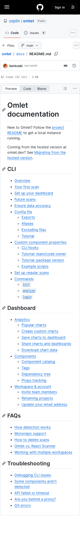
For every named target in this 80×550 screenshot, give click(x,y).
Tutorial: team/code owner (44, 254)
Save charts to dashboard (43, 337)
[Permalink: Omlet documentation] (4, 110)
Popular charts (34, 325)
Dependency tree (36, 374)
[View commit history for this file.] (74, 66)
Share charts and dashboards (46, 343)
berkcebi (16, 66)
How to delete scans (31, 439)
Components (25, 356)
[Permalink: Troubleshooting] (4, 463)
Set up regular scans (31, 272)
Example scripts (35, 266)
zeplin (14, 21)
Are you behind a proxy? (35, 499)
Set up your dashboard (33, 193)
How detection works (32, 427)
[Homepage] (40, 7)
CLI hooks (30, 247)
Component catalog (38, 361)
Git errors (22, 505)
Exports (28, 217)
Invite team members (39, 392)
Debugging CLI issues (32, 475)
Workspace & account (32, 386)
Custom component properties (40, 242)
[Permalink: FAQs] (4, 415)
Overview (22, 180)
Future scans (25, 199)
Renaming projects (37, 398)
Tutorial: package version (43, 260)
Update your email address (44, 404)
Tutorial (28, 236)
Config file (23, 212)
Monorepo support (30, 433)
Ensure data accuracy (32, 205)
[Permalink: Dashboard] (4, 308)
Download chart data (39, 350)
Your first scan (26, 187)
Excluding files (34, 229)
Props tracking (34, 380)
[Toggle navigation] (7, 7)
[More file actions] (75, 88)
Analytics (22, 319)
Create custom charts (40, 331)
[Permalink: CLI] (4, 169)
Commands (24, 279)
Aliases (27, 223)
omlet (28, 21)
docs (20, 54)
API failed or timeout (31, 493)
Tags (26, 367)
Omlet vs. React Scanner (35, 446)
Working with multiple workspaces (43, 452)
